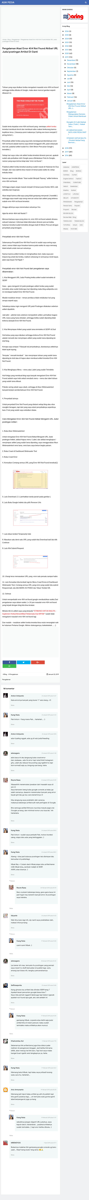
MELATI (65, 198)
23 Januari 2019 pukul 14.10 (49, 715)
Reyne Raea (15, 780)
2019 (67, 57)
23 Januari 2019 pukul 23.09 (48, 780)
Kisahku (66, 190)
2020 (67, 53)
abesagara (15, 753)
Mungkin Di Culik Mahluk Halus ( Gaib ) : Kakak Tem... (76, 124)
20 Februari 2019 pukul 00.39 (48, 888)
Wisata (65, 229)
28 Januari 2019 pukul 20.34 (48, 961)
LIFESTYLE (66, 194)
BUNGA (78, 171)
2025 (67, 35)
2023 (67, 42)
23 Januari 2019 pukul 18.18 (49, 734)
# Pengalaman (13, 674)
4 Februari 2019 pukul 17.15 (49, 1041)
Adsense (66, 167)
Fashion (78, 179)
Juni (69, 82)
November (71, 64)
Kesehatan (74, 186)
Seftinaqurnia (16, 985)
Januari (70, 101)
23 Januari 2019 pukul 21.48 (49, 753)
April (69, 90)
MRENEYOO (16, 1143)
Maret (69, 93)
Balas (12, 705)
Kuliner (73, 190)
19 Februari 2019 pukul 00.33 (48, 1089)
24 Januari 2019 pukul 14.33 (48, 915)
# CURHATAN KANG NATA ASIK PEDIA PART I (76, 132)
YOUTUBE (74, 229)
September (71, 71)
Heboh (65, 186)
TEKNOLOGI (67, 221)
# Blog (5, 674)
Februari (70, 97)
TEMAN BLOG (79, 221)
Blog (71, 171)
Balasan (12, 881)
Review (74, 209)
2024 (67, 39)
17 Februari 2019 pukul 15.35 (48, 941)
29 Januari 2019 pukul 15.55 (49, 985)
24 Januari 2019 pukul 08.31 (48, 852)
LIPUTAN (76, 194)
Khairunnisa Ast (17, 1041)
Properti (66, 209)
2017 (67, 152)
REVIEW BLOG (68, 213)
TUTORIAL (66, 225)
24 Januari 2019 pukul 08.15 (48, 830)
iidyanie (14, 916)
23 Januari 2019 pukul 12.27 (49, 696)
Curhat (74, 175)
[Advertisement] (30, 22)
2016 (67, 155)
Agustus (70, 75)
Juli (68, 79)
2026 (67, 31)
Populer (77, 206)
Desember (71, 60)
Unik (81, 225)
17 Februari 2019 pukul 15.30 (48, 1016)
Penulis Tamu (67, 206)
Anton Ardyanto (17, 696)
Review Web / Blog (69, 217)
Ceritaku (66, 175)
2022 (67, 46)
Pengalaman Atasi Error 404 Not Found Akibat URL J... (76, 106)
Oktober (70, 68)
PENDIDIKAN (67, 202)
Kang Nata (15, 715)
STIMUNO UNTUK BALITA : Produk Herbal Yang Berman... (76, 140)
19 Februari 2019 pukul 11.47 (48, 1117)
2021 (67, 50)
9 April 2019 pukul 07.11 (50, 1143)
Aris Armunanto (17, 1090)
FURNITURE (77, 182)
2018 (67, 148)
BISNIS (65, 171)
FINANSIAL (67, 182)
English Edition (68, 179)
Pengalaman (78, 202)
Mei (68, 86)
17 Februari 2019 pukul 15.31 (48, 1068)
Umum (75, 225)
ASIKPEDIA (75, 167)
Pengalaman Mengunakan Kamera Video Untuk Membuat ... (76, 115)
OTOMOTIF (75, 198)
